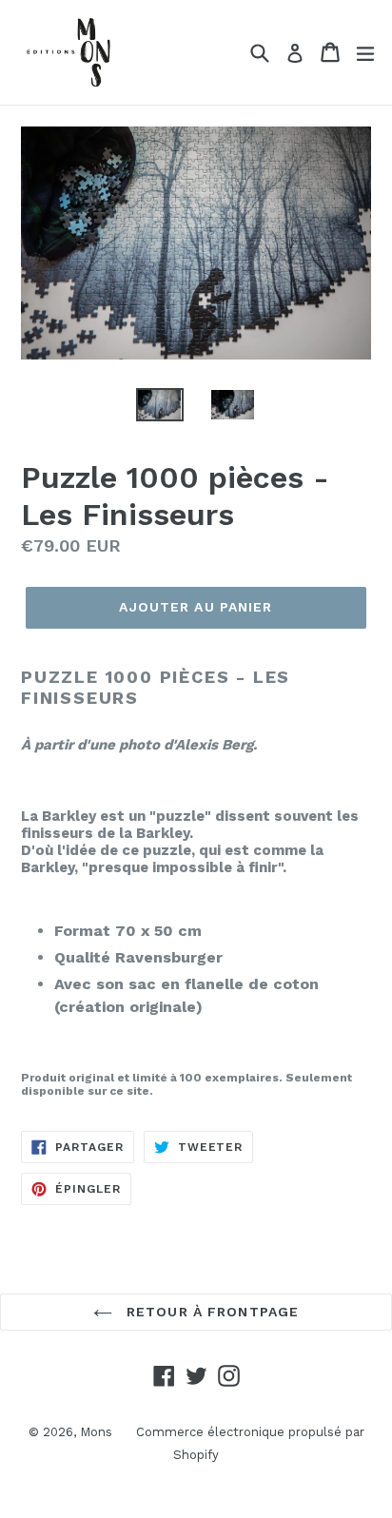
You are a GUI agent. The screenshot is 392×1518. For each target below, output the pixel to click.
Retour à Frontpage (210, 1311)
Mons (96, 1432)
